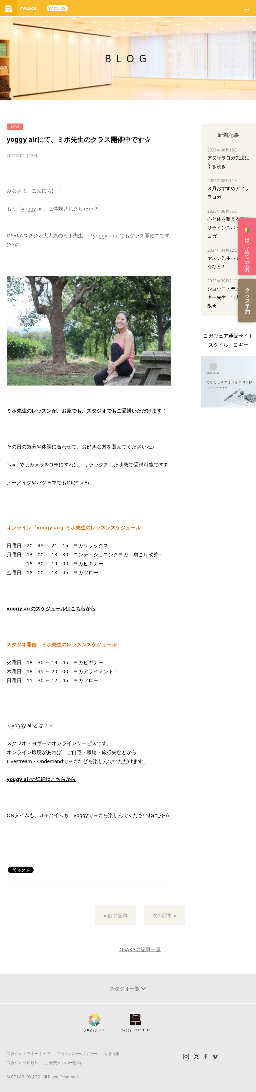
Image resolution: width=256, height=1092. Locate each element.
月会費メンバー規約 (63, 1062)
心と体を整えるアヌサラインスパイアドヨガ (228, 227)
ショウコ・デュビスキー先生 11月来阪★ (228, 296)
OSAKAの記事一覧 (140, 949)
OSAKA (28, 8)
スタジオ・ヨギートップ (29, 1053)
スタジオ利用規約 (23, 1062)
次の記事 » (164, 915)
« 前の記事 (116, 915)
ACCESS (58, 8)
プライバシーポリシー (77, 1053)
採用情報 (111, 1053)
